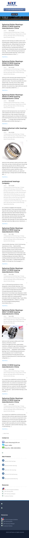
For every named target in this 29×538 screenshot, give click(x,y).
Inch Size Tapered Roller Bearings (17, 195)
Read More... (5, 56)
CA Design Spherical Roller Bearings (11, 32)
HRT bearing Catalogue (10, 493)
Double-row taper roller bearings (18, 192)
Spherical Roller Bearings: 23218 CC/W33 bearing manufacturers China (12, 96)
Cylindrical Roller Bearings (11, 465)
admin (5, 30)
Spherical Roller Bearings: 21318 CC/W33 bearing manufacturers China (12, 63)
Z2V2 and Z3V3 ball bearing (11, 474)
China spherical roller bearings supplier (14, 129)
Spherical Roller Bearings (9, 37)
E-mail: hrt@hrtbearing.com (14, 9)
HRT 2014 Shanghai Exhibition (12, 489)
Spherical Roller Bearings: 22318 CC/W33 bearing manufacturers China (12, 26)
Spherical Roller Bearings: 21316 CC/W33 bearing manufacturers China (12, 400)
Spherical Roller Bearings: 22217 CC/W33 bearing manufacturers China (12, 312)
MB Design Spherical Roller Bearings (16, 35)
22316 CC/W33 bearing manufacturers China (11, 366)
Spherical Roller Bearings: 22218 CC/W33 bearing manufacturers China (12, 230)
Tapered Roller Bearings (9, 204)
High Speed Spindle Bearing (11, 478)
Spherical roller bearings (10, 470)
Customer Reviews (9, 496)
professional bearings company (11, 182)
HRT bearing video (9, 491)
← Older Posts (5, 433)
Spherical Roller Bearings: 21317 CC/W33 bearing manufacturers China (12, 270)
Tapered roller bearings (10, 461)
